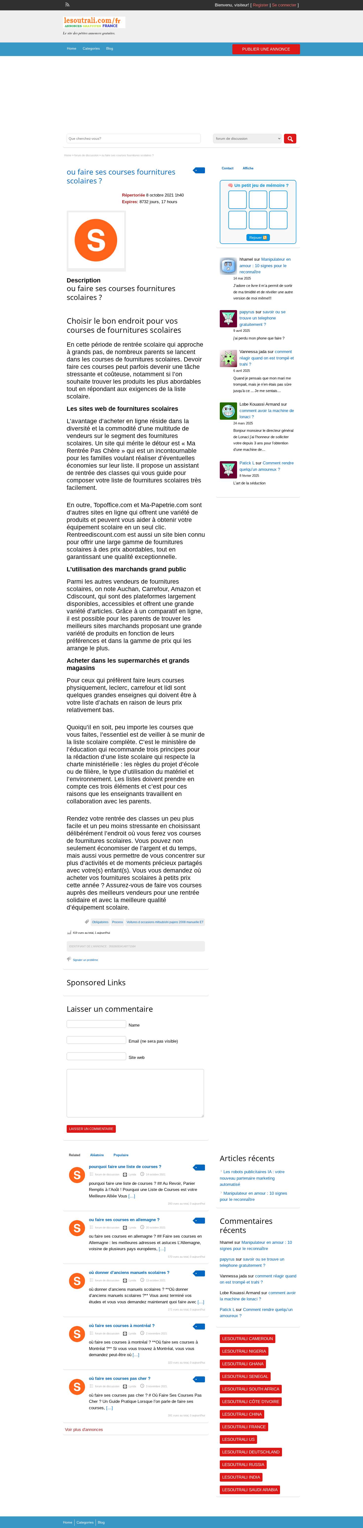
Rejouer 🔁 (258, 237)
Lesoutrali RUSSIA (243, 1464)
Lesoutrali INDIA (241, 1477)
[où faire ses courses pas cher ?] (77, 1396)
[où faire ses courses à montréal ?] (77, 1343)
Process (117, 922)
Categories (91, 48)
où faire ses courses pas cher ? (119, 1378)
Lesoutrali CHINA (242, 1414)
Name (134, 1025)
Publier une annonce (266, 49)
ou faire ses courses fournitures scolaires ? (121, 176)
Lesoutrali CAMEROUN (247, 1338)
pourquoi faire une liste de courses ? (125, 1166)
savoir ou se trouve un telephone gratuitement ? (262, 318)
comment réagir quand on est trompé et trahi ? (267, 358)
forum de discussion (86, 155)
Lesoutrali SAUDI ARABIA (250, 1490)
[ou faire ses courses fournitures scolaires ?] (96, 240)
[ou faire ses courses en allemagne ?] (77, 1237)
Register (260, 5)
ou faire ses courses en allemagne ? (124, 1219)
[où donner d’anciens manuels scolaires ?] (77, 1290)
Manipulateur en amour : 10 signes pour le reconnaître (265, 265)
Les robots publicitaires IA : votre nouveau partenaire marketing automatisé (252, 1178)
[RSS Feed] (67, 4)
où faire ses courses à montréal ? (122, 1325)
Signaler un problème (85, 959)
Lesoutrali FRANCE (244, 1427)
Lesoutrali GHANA (242, 1364)
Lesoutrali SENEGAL (245, 1376)
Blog (109, 48)
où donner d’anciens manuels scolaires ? (129, 1272)
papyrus (227, 1259)
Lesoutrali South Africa (250, 1389)
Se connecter (284, 5)
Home (71, 48)
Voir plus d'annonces (84, 1429)
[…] (131, 1196)
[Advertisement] (181, 93)
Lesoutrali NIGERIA (244, 1351)
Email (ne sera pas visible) (153, 1041)
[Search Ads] (290, 138)
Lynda (132, 1174)
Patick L (227, 1309)
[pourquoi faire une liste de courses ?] (77, 1184)
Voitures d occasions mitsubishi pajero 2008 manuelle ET (165, 922)
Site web (136, 1057)
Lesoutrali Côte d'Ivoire (250, 1401)
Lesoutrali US (238, 1439)
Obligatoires (100, 922)
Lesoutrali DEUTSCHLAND (251, 1452)
